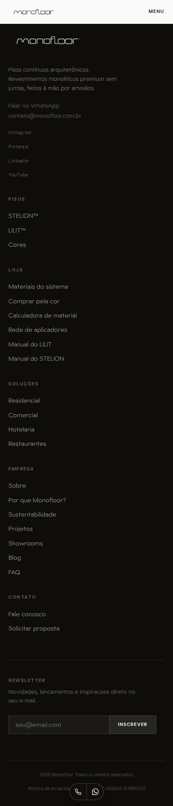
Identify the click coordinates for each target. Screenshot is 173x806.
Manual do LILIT (30, 344)
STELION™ (23, 216)
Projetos (20, 528)
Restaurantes (27, 443)
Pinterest (18, 147)
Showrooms (25, 543)
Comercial (23, 415)
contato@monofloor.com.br (44, 115)
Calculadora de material (42, 315)
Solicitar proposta (34, 628)
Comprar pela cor (34, 301)
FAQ (14, 572)
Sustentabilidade (32, 514)
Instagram (20, 132)
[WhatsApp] (94, 792)
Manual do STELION (36, 358)
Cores (17, 244)
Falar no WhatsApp (34, 105)
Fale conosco (27, 614)
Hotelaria (21, 429)
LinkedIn (18, 161)
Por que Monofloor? (37, 500)
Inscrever (132, 724)
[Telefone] (78, 792)
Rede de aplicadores (37, 329)
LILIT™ (17, 230)
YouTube (18, 175)
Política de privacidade (51, 788)
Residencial (24, 400)
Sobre (17, 485)
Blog (14, 557)
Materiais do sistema (38, 286)
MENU (157, 11)
